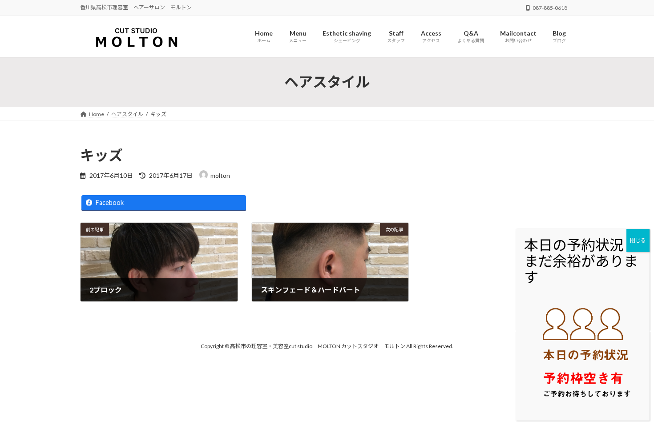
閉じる (638, 240)
